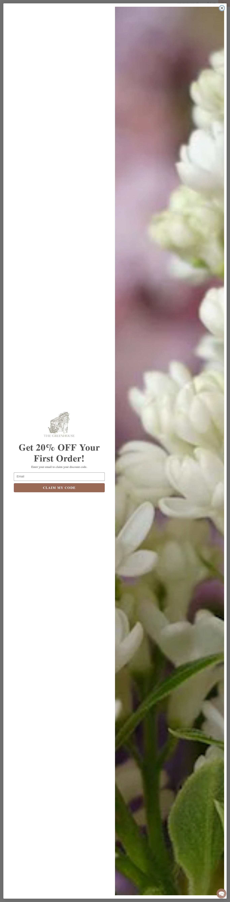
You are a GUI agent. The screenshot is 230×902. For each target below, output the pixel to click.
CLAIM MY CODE (59, 487)
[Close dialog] (222, 8)
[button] (221, 893)
